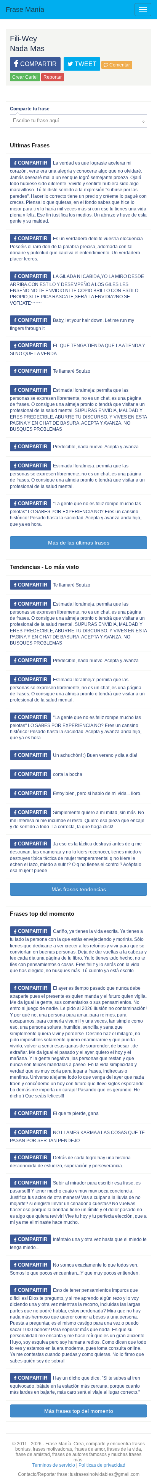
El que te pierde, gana (76, 1113)
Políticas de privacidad (101, 1465)
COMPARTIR (38, 64)
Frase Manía (25, 9)
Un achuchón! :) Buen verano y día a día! (95, 755)
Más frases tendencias (78, 889)
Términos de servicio (53, 1465)
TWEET (84, 64)
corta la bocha (67, 774)
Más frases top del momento (78, 1411)
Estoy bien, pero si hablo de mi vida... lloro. (97, 793)
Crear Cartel (25, 77)
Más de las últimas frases (78, 543)
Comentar (119, 65)
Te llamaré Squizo (71, 371)
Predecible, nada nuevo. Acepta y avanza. (96, 446)
